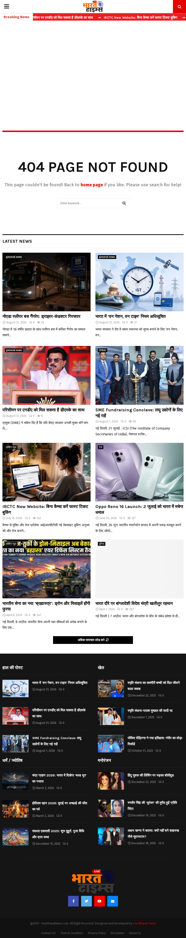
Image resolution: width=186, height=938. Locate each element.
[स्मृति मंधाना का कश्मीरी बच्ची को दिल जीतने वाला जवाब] (111, 688)
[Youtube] (99, 901)
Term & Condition (72, 933)
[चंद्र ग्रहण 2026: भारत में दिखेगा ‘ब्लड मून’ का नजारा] (15, 781)
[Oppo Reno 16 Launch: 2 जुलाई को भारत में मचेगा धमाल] (139, 472)
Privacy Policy (97, 933)
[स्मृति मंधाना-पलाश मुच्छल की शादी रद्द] (111, 716)
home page (92, 185)
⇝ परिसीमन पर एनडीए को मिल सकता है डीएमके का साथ (39, 18)
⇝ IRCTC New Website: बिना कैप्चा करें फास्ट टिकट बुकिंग (118, 18)
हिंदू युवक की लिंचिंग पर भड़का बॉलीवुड (151, 775)
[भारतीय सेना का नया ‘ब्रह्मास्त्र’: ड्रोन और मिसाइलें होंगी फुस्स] (46, 568)
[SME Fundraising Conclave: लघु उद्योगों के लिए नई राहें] (139, 375)
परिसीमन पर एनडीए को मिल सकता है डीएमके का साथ (43, 410)
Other (102, 350)
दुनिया (101, 543)
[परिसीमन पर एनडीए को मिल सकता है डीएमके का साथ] (46, 375)
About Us (135, 933)
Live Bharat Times (144, 923)
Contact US (48, 933)
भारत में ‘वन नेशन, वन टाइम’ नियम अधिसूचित (130, 316)
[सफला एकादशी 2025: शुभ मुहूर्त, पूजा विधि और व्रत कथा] (15, 836)
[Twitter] (86, 901)
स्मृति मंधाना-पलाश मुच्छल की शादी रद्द (150, 711)
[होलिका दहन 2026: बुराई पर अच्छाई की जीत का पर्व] (15, 809)
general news (14, 257)
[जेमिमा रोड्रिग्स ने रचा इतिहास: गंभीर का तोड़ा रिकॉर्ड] (111, 743)
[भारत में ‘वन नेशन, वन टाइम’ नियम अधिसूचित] (139, 282)
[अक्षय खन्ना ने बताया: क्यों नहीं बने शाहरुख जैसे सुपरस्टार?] (111, 836)
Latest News (17, 241)
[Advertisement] (93, 65)
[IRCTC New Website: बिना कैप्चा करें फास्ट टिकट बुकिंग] (46, 472)
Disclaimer (117, 933)
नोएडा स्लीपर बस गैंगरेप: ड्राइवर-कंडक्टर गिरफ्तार (41, 316)
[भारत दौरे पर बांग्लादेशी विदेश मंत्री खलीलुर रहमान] (139, 568)
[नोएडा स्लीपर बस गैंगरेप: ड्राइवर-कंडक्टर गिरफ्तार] (46, 282)
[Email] (112, 901)
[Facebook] (73, 901)
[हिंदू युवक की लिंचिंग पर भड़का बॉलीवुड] (111, 781)
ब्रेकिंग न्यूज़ (11, 447)
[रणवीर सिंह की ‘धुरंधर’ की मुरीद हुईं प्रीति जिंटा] (111, 808)
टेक (100, 447)
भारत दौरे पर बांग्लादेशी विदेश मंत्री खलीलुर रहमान (134, 603)
